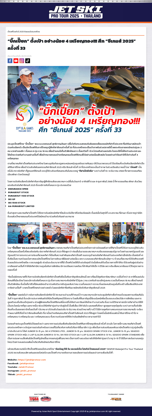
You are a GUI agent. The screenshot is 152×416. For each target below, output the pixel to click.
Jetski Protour (26, 367)
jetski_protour (28, 370)
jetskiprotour (27, 363)
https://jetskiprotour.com (32, 359)
